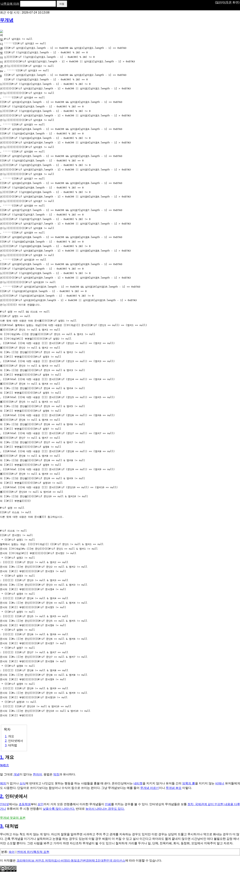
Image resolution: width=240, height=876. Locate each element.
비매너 (219, 783)
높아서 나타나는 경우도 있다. (105, 808)
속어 (12, 851)
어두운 (227, 2)
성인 (41, 804)
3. (2, 826)
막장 (56, 774)
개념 (17, 774)
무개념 (7, 20)
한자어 (37, 774)
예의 (3, 783)
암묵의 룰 (188, 783)
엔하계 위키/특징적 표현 (33, 851)
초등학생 (25, 804)
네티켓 (138, 783)
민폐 (108, 804)
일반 (219, 2)
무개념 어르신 (149, 787)
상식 (23, 783)
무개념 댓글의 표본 (13, 817)
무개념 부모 (174, 787)
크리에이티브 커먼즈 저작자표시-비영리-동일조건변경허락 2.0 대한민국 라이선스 (70, 860)
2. (2, 796)
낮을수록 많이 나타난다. (59, 808)
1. (2, 757)
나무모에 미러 (10, 3)
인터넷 (4, 804)
